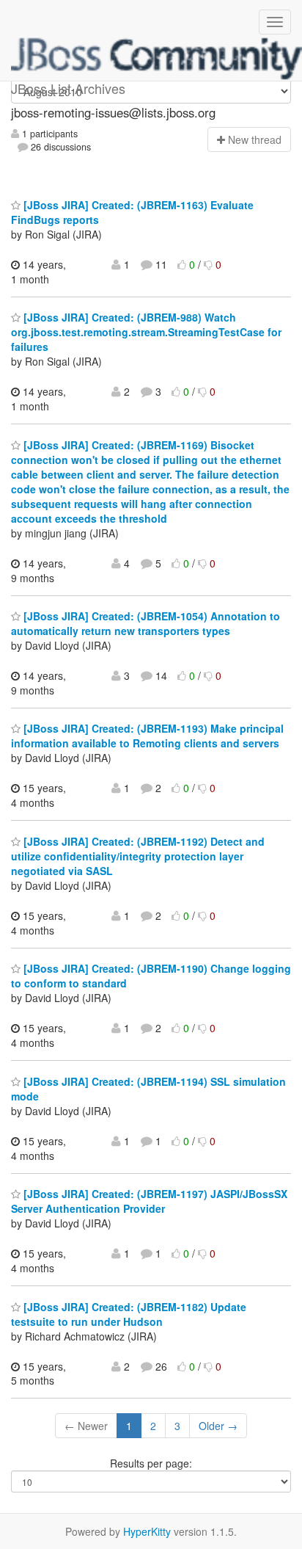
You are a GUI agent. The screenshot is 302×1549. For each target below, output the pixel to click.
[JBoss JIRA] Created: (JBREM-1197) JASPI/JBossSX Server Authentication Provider (149, 1201)
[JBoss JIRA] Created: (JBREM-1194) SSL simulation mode (148, 1088)
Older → (218, 1425)
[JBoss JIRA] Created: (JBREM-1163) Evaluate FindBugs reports (132, 212)
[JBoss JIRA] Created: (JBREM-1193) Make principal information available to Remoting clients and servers (147, 735)
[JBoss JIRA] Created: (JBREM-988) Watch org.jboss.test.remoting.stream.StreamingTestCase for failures (146, 332)
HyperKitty (147, 1531)
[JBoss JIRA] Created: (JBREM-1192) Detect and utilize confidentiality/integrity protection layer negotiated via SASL (138, 856)
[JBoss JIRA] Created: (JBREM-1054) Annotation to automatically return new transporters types (145, 623)
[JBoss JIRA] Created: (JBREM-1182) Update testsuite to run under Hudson (128, 1314)
